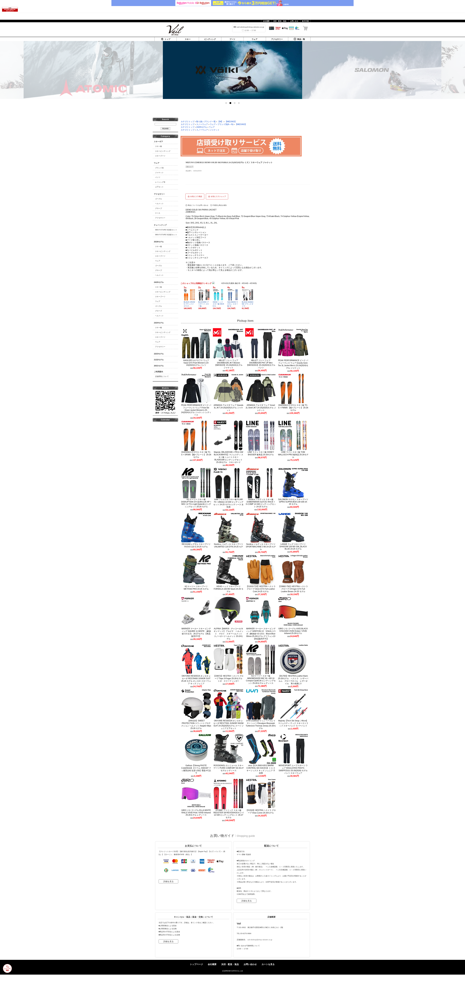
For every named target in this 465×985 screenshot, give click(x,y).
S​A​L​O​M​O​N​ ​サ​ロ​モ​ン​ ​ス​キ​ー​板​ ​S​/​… (232, 304)
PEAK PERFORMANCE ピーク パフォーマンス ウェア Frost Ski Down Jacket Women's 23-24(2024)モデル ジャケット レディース (196, 410)
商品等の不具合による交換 (170, 935)
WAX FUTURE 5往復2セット (166, 235)
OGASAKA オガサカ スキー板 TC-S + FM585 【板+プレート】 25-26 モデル (293, 407)
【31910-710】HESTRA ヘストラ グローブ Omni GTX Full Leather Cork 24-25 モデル (260, 589)
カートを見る (268, 964)
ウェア (157, 261)
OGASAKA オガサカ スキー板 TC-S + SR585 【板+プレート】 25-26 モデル (196, 454)
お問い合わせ (250, 964)
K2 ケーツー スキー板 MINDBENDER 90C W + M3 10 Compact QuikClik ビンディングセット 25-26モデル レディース (261, 679)
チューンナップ (160, 225)
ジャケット (159, 173)
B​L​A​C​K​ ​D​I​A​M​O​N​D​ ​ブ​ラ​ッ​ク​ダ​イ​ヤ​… (247, 304)
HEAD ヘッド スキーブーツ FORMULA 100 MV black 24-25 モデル (228, 589)
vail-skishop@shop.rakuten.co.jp (259, 940)
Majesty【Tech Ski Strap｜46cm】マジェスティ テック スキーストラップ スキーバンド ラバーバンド (293, 723)
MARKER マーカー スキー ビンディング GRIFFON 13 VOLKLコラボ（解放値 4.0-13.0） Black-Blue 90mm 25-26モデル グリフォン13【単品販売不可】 (261, 634)
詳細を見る (168, 881)
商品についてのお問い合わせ (198, 205)
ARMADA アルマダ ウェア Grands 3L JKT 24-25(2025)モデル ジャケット (228, 407)
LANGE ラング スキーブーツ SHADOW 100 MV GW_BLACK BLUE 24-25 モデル (293, 546)
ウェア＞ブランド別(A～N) (221, 124)
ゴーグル (158, 199)
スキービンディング (162, 151)
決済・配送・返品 (230, 964)
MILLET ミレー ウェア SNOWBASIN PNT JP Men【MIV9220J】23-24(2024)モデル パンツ (260, 364)
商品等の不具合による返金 (170, 932)
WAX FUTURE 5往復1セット (166, 230)
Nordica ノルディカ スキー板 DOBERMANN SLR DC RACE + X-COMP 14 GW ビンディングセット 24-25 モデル (261, 503)
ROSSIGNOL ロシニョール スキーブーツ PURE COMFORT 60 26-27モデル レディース (228, 768)
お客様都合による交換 (168, 929)
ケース (157, 213)
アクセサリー (160, 218)
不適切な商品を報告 (220, 205)
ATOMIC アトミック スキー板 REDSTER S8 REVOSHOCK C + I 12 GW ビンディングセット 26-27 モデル (228, 814)
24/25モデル (201, 127)
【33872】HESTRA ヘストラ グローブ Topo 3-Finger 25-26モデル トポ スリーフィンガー (228, 678)
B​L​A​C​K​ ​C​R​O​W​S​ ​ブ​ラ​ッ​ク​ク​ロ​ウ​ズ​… (189, 304)
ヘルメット (159, 203)
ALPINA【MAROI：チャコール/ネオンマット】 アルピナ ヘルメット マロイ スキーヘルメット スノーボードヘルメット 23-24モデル (229, 634)
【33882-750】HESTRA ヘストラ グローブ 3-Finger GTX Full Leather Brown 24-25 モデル (293, 589)
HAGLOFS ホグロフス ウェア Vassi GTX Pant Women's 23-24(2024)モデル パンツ (196, 362)
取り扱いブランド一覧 (206, 122)
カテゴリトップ (187, 122)
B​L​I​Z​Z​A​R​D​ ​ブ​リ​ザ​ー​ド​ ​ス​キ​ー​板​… (203, 304)
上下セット (159, 187)
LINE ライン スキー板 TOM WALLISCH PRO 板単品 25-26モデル (293, 454)
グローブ (158, 208)
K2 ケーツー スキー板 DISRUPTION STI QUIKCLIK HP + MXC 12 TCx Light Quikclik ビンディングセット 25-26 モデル (196, 503)
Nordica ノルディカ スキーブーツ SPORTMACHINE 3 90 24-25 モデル (261, 546)
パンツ (157, 177)
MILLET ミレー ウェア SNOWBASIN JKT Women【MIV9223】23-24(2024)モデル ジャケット (228, 364)
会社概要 (212, 964)
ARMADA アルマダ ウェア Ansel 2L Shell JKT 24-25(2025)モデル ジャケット (261, 407)
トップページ (196, 964)
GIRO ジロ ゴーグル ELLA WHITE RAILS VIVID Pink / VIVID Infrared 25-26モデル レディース (196, 812)
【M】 (220, 122)
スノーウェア (202, 124)
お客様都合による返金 (168, 926)
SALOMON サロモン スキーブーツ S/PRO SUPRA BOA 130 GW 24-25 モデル (293, 501)
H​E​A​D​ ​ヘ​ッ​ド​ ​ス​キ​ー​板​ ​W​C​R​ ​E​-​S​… (218, 304)
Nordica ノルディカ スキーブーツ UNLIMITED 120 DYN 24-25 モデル (228, 546)
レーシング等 (160, 182)
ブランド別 (159, 168)
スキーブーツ (160, 156)
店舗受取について (162, 376)
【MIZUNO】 (230, 122)
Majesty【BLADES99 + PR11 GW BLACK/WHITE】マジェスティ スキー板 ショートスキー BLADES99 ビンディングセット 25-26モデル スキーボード (228, 457)
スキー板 (158, 146)
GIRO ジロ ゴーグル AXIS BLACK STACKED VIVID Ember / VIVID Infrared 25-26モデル (293, 631)
